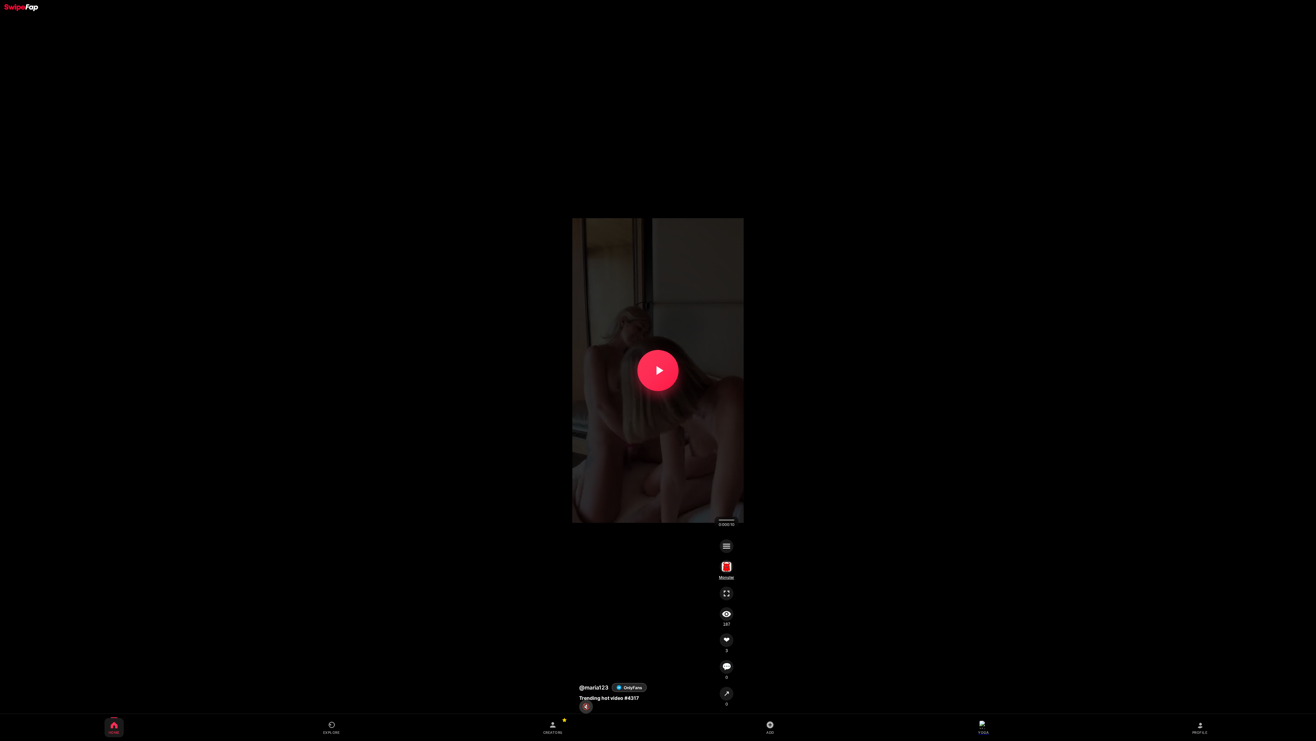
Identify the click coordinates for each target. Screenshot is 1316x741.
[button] (658, 370)
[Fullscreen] (726, 593)
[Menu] (726, 546)
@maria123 (593, 687)
